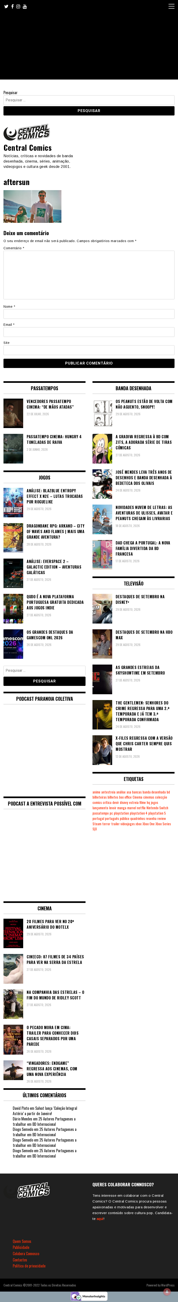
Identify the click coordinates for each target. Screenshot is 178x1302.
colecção (161, 797)
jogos (154, 802)
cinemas (148, 797)
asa (129, 792)
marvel (131, 807)
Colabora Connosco (26, 1253)
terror (106, 823)
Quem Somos (22, 1241)
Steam (96, 823)
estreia (134, 802)
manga (121, 807)
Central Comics (27, 147)
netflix (141, 807)
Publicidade (21, 1247)
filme (143, 802)
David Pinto (21, 1108)
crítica (107, 802)
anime (96, 792)
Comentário (13, 248)
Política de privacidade (29, 1266)
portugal (98, 818)
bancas (137, 792)
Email (9, 324)
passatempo (100, 813)
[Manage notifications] (167, 1292)
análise (121, 792)
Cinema (137, 797)
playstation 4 (138, 813)
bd (168, 792)
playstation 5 (157, 813)
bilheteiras (99, 797)
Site (6, 343)
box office (125, 797)
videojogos (128, 823)
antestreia (108, 792)
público (124, 818)
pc (111, 813)
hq (148, 802)
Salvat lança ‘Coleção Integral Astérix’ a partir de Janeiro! (45, 1110)
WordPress (168, 1285)
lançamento (100, 807)
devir (115, 802)
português (112, 818)
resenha (151, 818)
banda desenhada (154, 792)
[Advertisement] (89, 47)
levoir (112, 807)
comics (97, 802)
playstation (121, 813)
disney (124, 802)
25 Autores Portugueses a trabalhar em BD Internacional (44, 1121)
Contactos (20, 1260)
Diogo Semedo (23, 1129)
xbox (139, 823)
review (161, 818)
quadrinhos (137, 818)
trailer (115, 823)
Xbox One (149, 823)
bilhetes (113, 797)
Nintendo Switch (157, 807)
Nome (9, 306)
